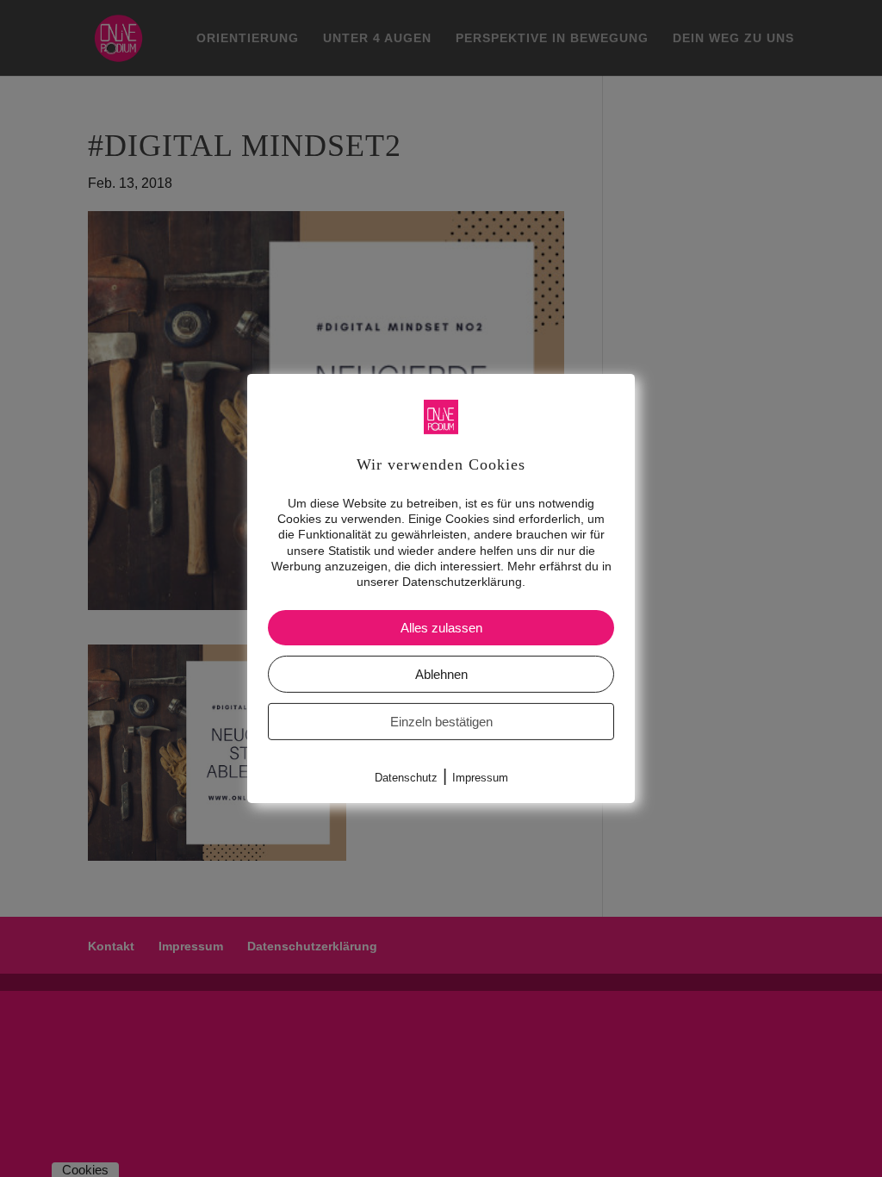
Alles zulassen (441, 627)
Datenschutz (406, 777)
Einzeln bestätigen (441, 721)
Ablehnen (441, 674)
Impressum (480, 777)
